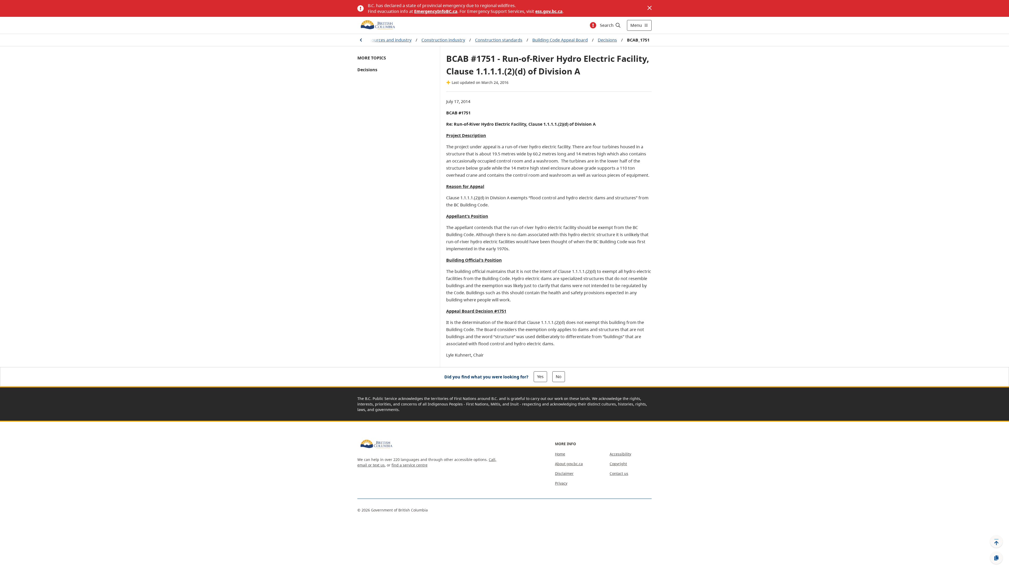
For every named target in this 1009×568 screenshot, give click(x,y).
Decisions (607, 40)
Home (560, 454)
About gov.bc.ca (569, 463)
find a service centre (410, 465)
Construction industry (443, 40)
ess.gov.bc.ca (549, 11)
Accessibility (620, 454)
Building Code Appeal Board (560, 40)
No (559, 376)
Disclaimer (564, 473)
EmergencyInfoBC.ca (435, 11)
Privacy (561, 483)
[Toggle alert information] (593, 25)
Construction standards (498, 40)
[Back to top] (996, 541)
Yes (540, 376)
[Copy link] (996, 558)
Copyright (618, 463)
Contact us (619, 473)
